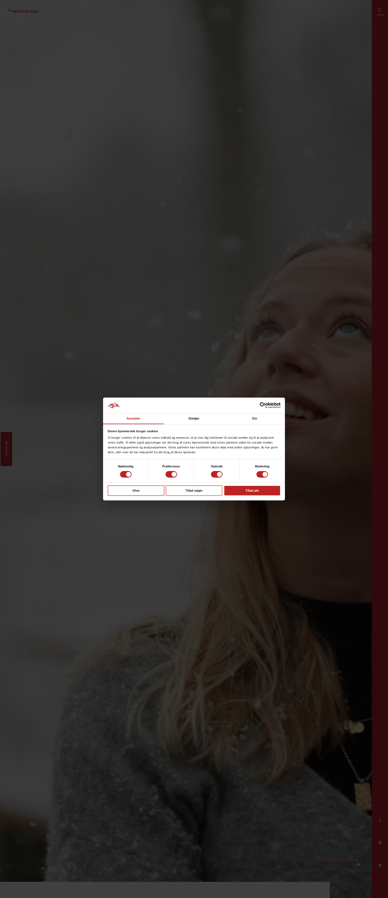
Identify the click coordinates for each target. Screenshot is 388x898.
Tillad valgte (194, 490)
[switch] (171, 474)
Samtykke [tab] (133, 418)
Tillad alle (252, 490)
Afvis (136, 490)
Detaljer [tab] (194, 418)
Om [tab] (254, 418)
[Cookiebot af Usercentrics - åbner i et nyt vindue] (262, 405)
